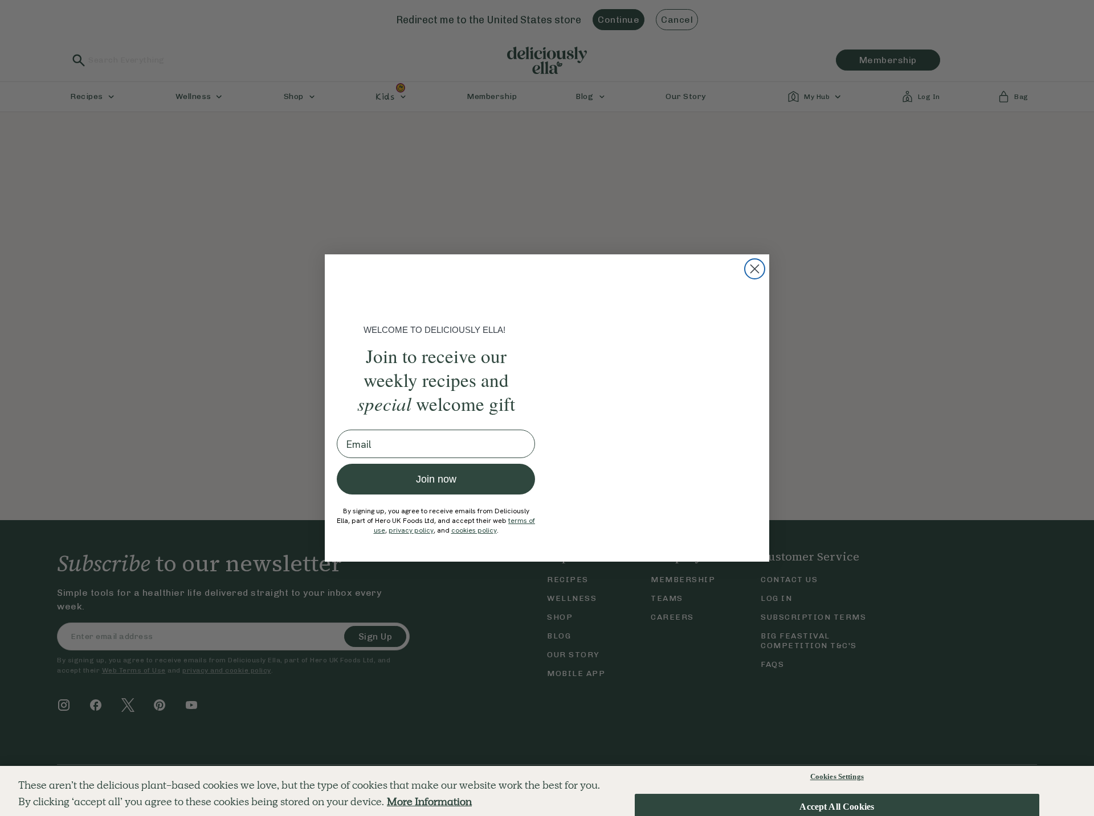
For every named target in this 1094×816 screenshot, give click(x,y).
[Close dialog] (755, 269)
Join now (436, 479)
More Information (429, 801)
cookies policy (474, 530)
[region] (547, 791)
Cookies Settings (837, 776)
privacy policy (411, 530)
